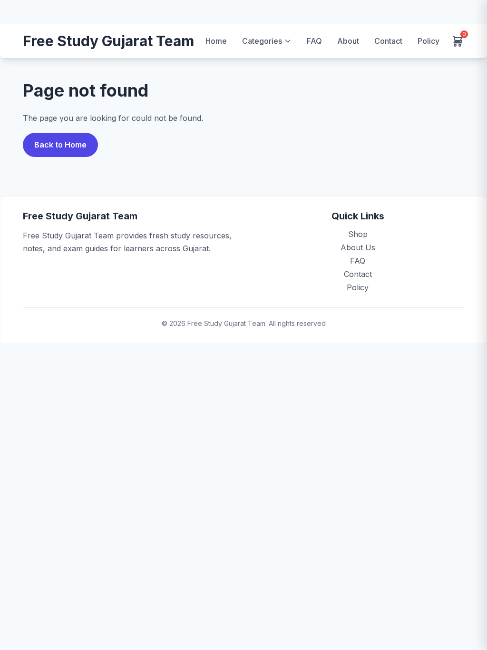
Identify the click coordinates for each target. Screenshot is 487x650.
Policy (428, 41)
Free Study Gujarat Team (108, 41)
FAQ (314, 41)
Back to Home (60, 144)
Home (216, 41)
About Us (358, 247)
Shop (358, 234)
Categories (262, 41)
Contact (388, 41)
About (348, 41)
